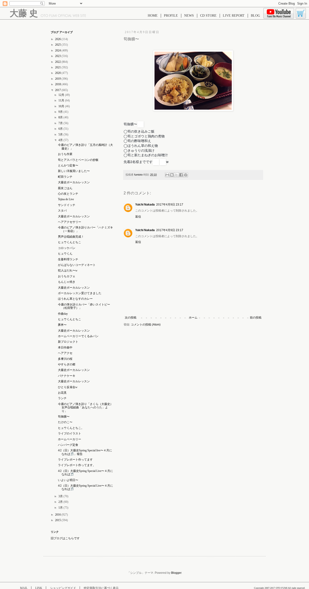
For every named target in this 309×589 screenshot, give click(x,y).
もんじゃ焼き (66, 282)
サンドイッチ (66, 205)
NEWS (189, 15)
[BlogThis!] (171, 174)
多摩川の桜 (65, 359)
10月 (61, 106)
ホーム (193, 317)
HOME (153, 15)
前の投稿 (255, 317)
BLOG (255, 15)
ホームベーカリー (69, 439)
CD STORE (208, 15)
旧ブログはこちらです (65, 538)
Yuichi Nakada (145, 204)
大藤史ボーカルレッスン (74, 182)
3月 (60, 496)
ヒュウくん (65, 253)
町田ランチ (65, 176)
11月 (61, 100)
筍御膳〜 (64, 416)
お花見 (62, 392)
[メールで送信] (167, 174)
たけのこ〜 (65, 422)
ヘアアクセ (65, 353)
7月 (60, 123)
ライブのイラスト (69, 433)
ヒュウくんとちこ (69, 242)
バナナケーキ (66, 375)
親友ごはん (65, 188)
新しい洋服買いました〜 (74, 171)
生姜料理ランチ (68, 259)
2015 (58, 520)
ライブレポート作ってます (75, 459)
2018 (58, 84)
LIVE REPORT (234, 15)
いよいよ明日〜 (68, 480)
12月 (61, 95)
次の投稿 (130, 317)
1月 (60, 507)
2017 (58, 90)
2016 (58, 514)
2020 (58, 73)
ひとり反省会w (67, 387)
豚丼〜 (62, 324)
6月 (60, 128)
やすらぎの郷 (66, 364)
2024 (58, 50)
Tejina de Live (67, 199)
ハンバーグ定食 (68, 445)
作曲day (63, 313)
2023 (58, 56)
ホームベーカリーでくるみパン (78, 336)
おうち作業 (65, 154)
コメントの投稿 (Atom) (146, 324)
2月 (60, 502)
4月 (60, 140)
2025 (58, 44)
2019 (58, 78)
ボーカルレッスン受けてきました (79, 293)
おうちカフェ (66, 276)
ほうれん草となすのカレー (75, 298)
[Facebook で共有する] (181, 174)
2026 (58, 39)
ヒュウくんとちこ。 (71, 428)
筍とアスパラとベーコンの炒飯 (78, 160)
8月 (60, 117)
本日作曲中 (65, 347)
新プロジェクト (68, 341)
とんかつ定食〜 (68, 165)
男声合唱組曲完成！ (71, 236)
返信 (138, 216)
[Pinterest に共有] (185, 174)
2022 (58, 62)
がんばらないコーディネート (77, 265)
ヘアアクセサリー (69, 222)
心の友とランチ (68, 193)
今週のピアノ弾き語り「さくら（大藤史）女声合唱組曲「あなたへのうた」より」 (85, 407)
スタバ (62, 210)
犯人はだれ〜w (67, 270)
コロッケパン (66, 248)
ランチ (62, 398)
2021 (58, 67)
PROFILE (171, 15)
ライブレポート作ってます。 (77, 465)
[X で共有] (176, 174)
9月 (60, 112)
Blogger (176, 573)
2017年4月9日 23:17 (169, 204)
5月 (60, 134)
